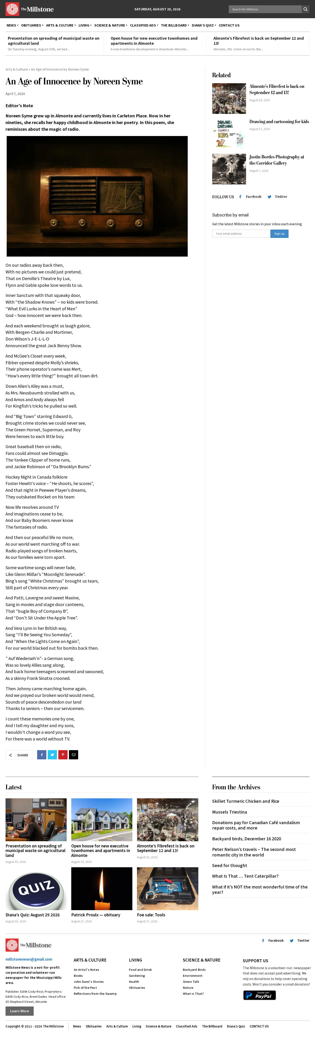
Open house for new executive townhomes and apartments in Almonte (154, 40)
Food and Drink (140, 969)
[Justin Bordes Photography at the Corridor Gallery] (229, 169)
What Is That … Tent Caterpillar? (245, 876)
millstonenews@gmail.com (29, 959)
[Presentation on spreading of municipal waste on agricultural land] (36, 819)
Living (135, 960)
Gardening (137, 975)
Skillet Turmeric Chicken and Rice (245, 801)
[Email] (73, 754)
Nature (188, 987)
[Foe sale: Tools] (167, 888)
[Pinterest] (63, 754)
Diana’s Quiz (236, 1026)
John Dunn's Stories (89, 981)
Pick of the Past (85, 987)
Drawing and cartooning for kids (279, 121)
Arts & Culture (17, 69)
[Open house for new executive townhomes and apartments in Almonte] (101, 819)
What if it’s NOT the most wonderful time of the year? (260, 889)
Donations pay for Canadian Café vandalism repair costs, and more (256, 825)
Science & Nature (201, 960)
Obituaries (137, 987)
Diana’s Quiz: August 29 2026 (33, 915)
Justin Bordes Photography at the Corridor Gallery (277, 160)
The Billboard (212, 1026)
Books (78, 975)
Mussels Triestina (229, 812)
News (77, 1026)
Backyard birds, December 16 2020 (246, 838)
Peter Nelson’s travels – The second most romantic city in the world (254, 851)
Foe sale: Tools (151, 915)
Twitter (281, 197)
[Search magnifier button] (305, 9)
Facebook (254, 197)
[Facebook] (41, 754)
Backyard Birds (194, 969)
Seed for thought (229, 865)
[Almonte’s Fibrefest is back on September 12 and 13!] (229, 98)
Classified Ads (186, 1026)
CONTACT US (259, 1026)
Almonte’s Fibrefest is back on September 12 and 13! (259, 40)
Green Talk (191, 981)
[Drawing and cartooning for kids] (229, 133)
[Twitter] (52, 754)
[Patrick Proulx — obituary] (101, 888)
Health (134, 981)
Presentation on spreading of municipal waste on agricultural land (53, 40)
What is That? (193, 993)
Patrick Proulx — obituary (95, 915)
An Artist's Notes (86, 969)
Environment (192, 975)
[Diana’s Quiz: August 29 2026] (36, 888)
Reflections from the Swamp (95, 993)
